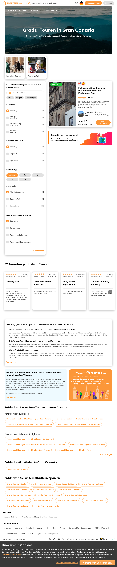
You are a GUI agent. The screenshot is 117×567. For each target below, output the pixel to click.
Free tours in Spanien (31, 10)
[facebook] (54, 539)
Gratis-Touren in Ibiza (43, 500)
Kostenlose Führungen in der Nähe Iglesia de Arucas (28, 450)
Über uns (18, 528)
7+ (12, 179)
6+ (25, 179)
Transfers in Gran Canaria (17, 469)
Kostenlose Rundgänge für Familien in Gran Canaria (78, 424)
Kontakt (29, 528)
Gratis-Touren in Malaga (66, 484)
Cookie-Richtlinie (10, 533)
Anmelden (108, 3)
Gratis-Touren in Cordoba (69, 490)
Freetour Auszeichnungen (31, 533)
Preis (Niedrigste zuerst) (21, 242)
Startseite (12, 10)
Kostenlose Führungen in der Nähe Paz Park (72, 450)
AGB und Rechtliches (103, 528)
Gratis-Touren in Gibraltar (68, 500)
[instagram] (49, 539)
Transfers (27, 206)
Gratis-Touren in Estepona (18, 500)
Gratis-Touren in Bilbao (41, 484)
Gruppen (38, 528)
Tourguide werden (93, 3)
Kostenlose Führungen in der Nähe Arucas (87, 444)
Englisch (27, 154)
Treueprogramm (51, 533)
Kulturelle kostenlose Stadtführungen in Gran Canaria (29, 424)
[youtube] (58, 539)
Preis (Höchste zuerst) (20, 235)
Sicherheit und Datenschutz (80, 528)
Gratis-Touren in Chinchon (48, 495)
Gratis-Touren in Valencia (92, 484)
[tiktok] (68, 539)
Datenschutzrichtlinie (11, 554)
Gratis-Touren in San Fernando (20, 495)
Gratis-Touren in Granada (18, 490)
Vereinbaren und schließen (97, 562)
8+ (38, 175)
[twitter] (63, 539)
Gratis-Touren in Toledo (43, 490)
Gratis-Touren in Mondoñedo (46, 506)
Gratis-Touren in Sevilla (16, 484)
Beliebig (12, 175)
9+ (25, 175)
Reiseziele (7, 528)
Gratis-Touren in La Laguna (18, 506)
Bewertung (15, 228)
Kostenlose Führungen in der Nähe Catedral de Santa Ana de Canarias (36, 444)
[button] (15, 67)
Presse (62, 528)
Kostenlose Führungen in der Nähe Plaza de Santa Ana (29, 439)
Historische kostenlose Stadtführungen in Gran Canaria (79, 419)
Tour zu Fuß (27, 199)
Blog (54, 528)
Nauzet (87, 115)
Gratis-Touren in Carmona (76, 495)
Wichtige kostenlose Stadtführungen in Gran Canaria (29, 419)
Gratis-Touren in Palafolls (95, 500)
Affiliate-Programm (50, 517)
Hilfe (47, 528)
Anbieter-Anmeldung (30, 517)
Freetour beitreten (11, 517)
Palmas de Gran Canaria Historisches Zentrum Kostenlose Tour (91, 90)
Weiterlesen (11, 362)
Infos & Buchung (103, 122)
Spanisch (27, 161)
